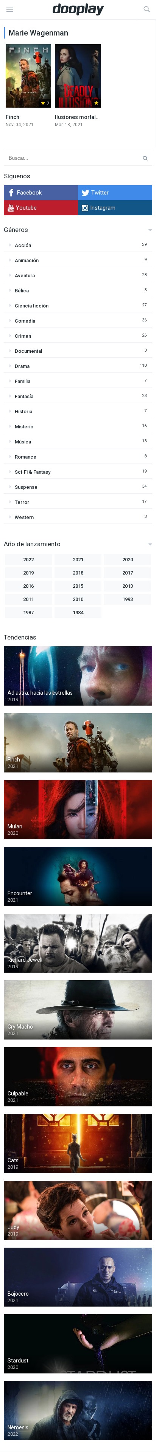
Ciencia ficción (31, 306)
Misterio (24, 426)
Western (24, 517)
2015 (78, 586)
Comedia (25, 321)
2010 (78, 599)
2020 (127, 559)
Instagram (102, 207)
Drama (22, 366)
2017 (127, 573)
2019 (28, 573)
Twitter (100, 192)
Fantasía (24, 396)
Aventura (25, 275)
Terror (22, 502)
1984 (78, 612)
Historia (23, 411)
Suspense (26, 487)
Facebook (29, 192)
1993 (127, 599)
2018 (78, 573)
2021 (78, 559)
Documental (28, 351)
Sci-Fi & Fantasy (32, 472)
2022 (28, 559)
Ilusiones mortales (78, 117)
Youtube (26, 207)
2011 (28, 599)
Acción (23, 245)
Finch (12, 117)
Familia (22, 381)
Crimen (23, 336)
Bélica (22, 290)
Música (23, 442)
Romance (25, 457)
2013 (127, 586)
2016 (28, 586)
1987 (28, 612)
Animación (27, 260)
